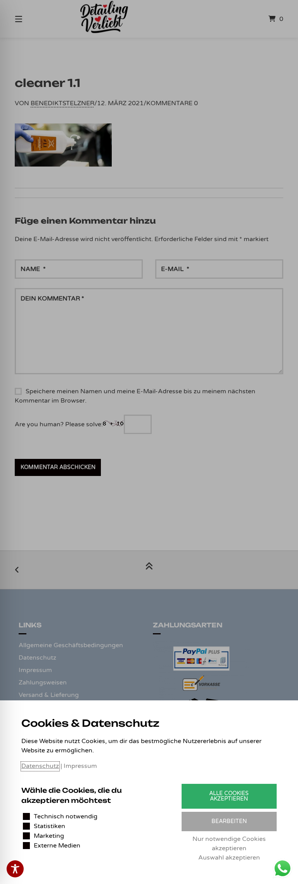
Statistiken (49, 826)
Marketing (49, 836)
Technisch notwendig (65, 816)
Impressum (80, 766)
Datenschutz (40, 766)
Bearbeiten (229, 821)
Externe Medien (57, 845)
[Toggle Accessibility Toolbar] (15, 869)
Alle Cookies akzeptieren (229, 796)
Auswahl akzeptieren (229, 857)
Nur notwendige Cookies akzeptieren (229, 843)
